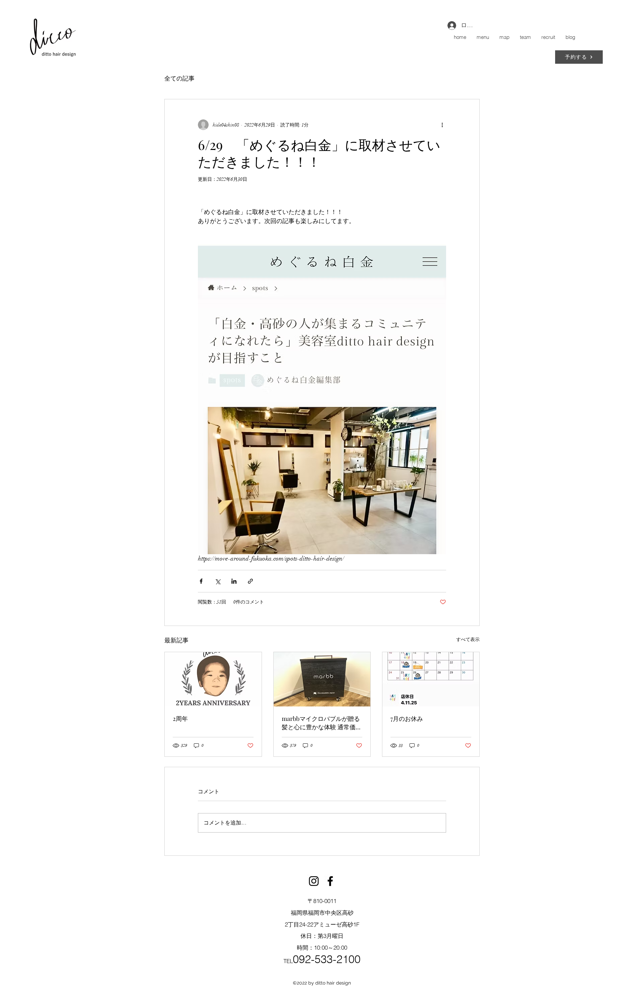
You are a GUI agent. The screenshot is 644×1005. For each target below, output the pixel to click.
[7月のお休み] (430, 679)
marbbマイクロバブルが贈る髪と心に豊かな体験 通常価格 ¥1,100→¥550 (322, 723)
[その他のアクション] (442, 125)
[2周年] (213, 679)
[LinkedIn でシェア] (234, 581)
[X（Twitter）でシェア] (217, 581)
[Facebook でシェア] (201, 581)
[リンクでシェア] (250, 581)
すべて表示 (468, 639)
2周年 (180, 719)
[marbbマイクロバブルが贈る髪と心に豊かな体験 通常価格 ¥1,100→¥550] (322, 679)
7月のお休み (406, 719)
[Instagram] (313, 881)
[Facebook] (330, 881)
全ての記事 (179, 78)
